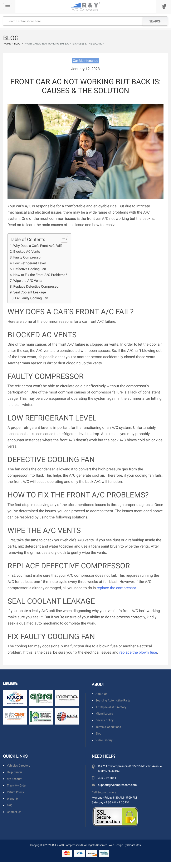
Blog (98, 733)
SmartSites (134, 845)
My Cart (163, 7)
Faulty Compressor (27, 257)
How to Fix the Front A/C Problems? (40, 275)
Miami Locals (104, 714)
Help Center (14, 772)
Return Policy (15, 792)
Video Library (104, 740)
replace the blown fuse (138, 652)
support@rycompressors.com (117, 785)
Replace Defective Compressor (36, 286)
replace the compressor (116, 587)
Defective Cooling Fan (29, 269)
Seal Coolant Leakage (29, 292)
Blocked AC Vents (26, 251)
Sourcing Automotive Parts (113, 700)
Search (155, 21)
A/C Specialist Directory (111, 707)
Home (7, 43)
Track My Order (16, 785)
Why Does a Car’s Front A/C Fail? (37, 246)
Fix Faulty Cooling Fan (31, 298)
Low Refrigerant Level (29, 263)
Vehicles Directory (18, 766)
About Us (101, 694)
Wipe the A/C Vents (28, 280)
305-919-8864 (107, 778)
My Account (14, 779)
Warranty (13, 799)
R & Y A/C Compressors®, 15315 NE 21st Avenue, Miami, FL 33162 (130, 768)
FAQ (9, 805)
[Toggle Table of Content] (62, 239)
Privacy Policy (104, 720)
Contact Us (14, 812)
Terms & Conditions (108, 727)
